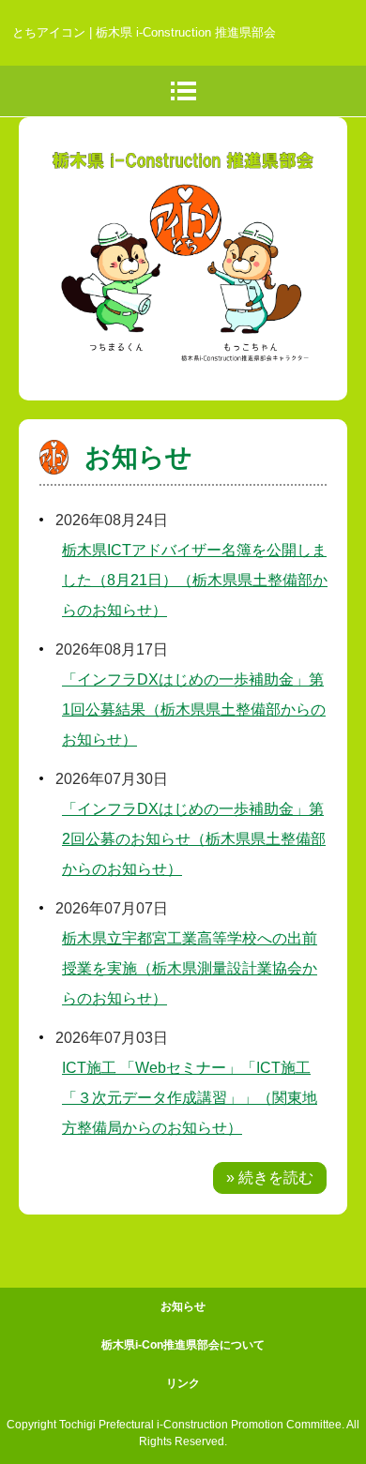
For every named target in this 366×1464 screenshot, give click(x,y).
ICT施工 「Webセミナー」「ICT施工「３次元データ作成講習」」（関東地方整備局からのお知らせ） (189, 1098)
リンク (183, 1383)
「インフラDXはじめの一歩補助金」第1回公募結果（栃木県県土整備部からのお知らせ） (194, 709)
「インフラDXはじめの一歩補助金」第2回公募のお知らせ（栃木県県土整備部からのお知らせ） (194, 839)
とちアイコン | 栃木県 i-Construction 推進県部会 (144, 32)
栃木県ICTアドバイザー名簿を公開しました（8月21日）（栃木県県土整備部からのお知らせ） (195, 580)
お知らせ (138, 457)
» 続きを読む (269, 1177)
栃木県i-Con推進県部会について (183, 1344)
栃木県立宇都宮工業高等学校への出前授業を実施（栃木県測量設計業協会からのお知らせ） (189, 968)
